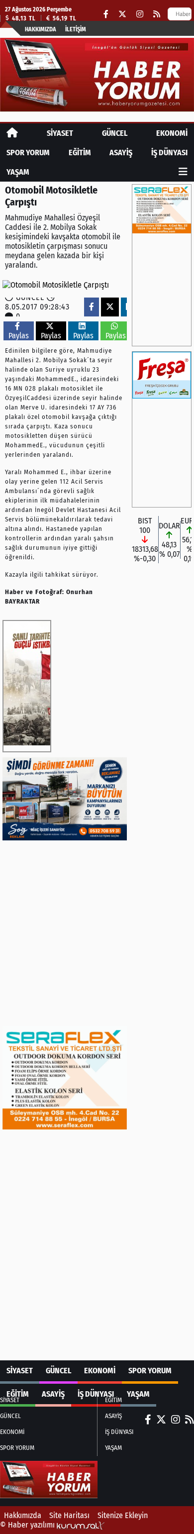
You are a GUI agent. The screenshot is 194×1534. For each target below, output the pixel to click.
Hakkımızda (40, 29)
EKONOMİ (172, 133)
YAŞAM (17, 172)
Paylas (18, 335)
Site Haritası (69, 1515)
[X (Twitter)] (122, 14)
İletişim (75, 29)
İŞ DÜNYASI (169, 152)
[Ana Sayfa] (12, 133)
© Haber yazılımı (28, 1525)
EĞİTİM (80, 152)
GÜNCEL (114, 133)
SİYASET (60, 133)
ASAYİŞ (120, 152)
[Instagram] (139, 14)
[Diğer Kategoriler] (183, 172)
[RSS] (156, 14)
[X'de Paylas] (110, 306)
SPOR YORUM (28, 152)
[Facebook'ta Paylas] (91, 306)
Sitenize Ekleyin (122, 1515)
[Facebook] (105, 14)
